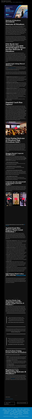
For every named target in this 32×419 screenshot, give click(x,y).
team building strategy (25, 413)
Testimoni (11, 414)
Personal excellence (6, 412)
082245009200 (13, 378)
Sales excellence (21, 412)
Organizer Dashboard (25, 411)
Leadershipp (12, 411)
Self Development (26, 412)
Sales (10, 412)
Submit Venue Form (19, 413)
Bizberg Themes (16, 417)
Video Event (20, 414)
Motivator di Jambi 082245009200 (7, 403)
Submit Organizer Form (13, 413)
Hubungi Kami (21, 275)
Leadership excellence (7, 411)
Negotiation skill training (18, 411)
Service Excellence (6, 413)
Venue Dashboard (16, 414)
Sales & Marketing (15, 412)
